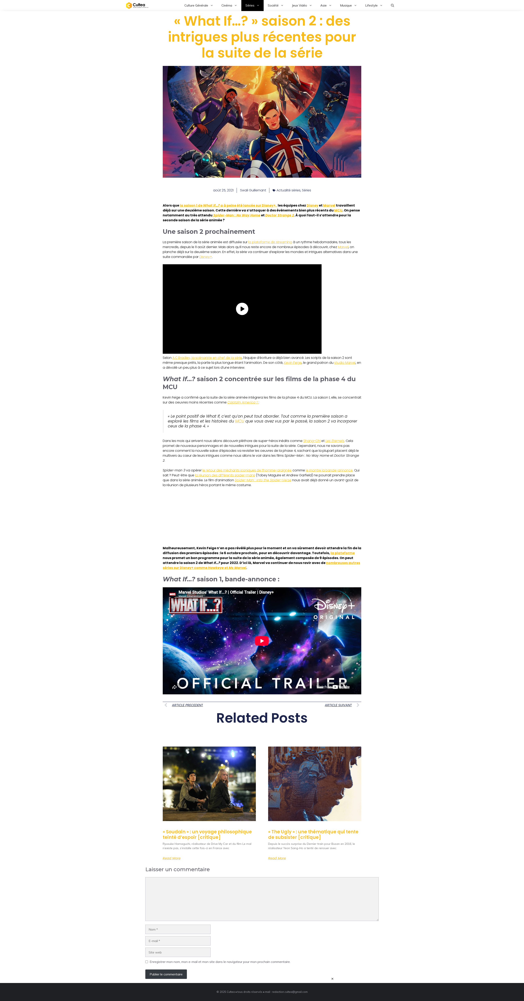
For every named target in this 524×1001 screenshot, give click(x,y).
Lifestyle (371, 5)
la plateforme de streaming (270, 242)
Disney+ (205, 256)
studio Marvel (345, 362)
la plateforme (343, 553)
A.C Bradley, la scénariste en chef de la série (207, 357)
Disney (312, 205)
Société (273, 5)
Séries (249, 5)
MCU (338, 210)
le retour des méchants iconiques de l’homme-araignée (247, 470)
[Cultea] (137, 5)
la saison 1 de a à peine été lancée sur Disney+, (228, 205)
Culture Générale (196, 5)
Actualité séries (288, 190)
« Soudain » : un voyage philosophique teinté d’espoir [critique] (207, 834)
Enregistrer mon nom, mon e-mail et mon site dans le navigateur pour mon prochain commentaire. (220, 962)
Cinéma (226, 5)
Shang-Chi (312, 440)
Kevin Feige (293, 362)
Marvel (329, 205)
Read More (172, 858)
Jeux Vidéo (299, 5)
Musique (346, 5)
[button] (392, 5)
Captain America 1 (243, 402)
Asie (323, 5)
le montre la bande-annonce (329, 470)
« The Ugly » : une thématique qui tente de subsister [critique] (313, 834)
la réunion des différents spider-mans (225, 475)
